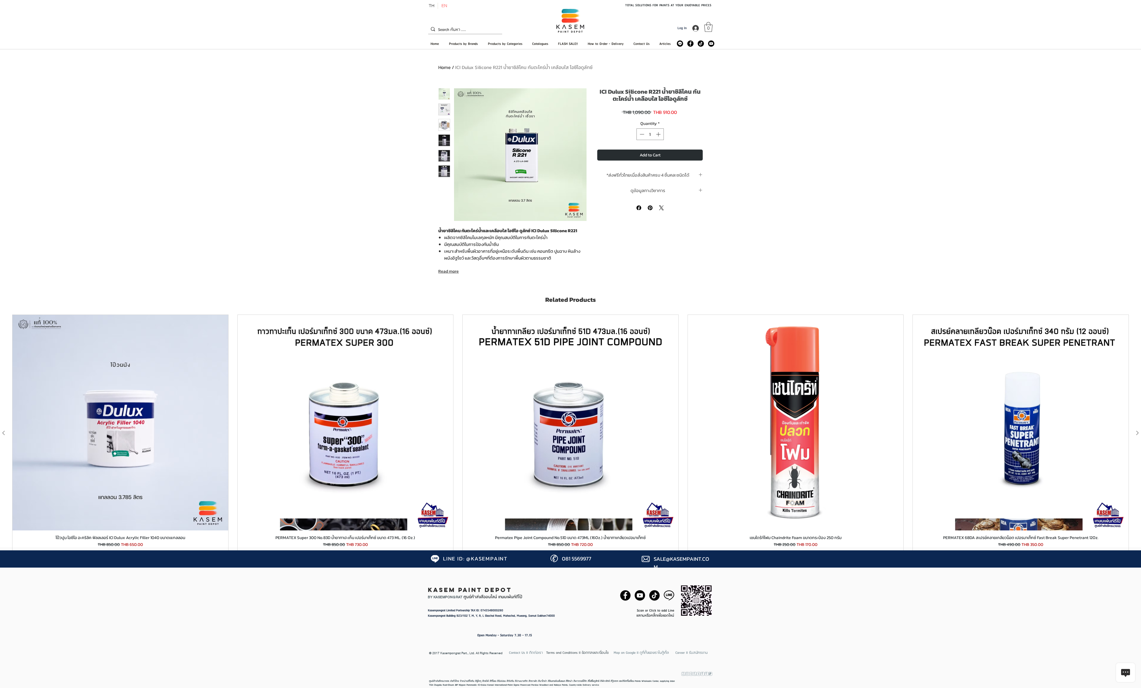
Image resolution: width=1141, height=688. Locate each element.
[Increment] (659, 134)
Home (444, 67)
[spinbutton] (650, 134)
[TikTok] (701, 43)
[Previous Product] (3, 432)
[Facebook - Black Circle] (690, 43)
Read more (448, 271)
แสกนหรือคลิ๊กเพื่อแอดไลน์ (655, 615)
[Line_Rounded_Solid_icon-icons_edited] (680, 43)
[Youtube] (711, 43)
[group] (570, 433)
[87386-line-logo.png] (669, 595)
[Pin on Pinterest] (650, 207)
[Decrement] (641, 134)
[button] (708, 27)
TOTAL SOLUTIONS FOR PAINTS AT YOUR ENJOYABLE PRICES (668, 5)
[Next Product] (1137, 432)
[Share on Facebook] (638, 207)
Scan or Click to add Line (655, 610)
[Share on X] (661, 207)
